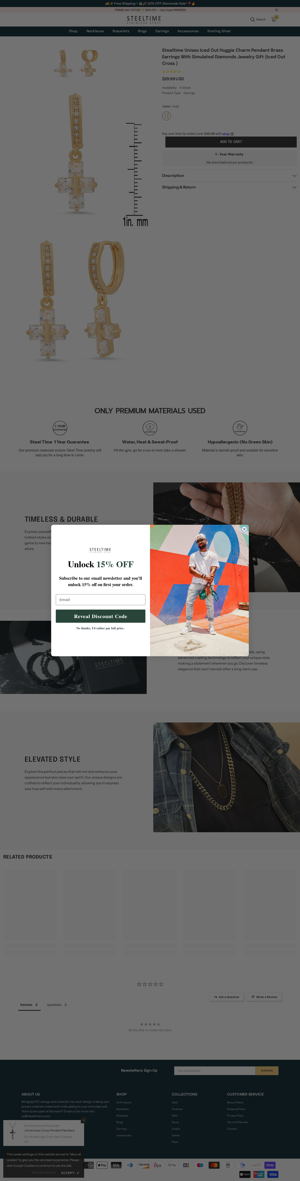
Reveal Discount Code (100, 616)
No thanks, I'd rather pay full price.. (100, 628)
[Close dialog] (244, 529)
